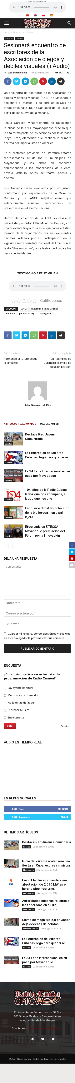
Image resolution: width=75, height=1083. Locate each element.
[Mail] (32, 1039)
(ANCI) (24, 308)
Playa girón (45, 313)
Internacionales (30, 928)
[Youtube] (53, 1039)
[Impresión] (61, 81)
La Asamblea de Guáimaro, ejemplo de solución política (57, 363)
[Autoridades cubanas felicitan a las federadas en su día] (11, 903)
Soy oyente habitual (20, 688)
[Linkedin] (52, 81)
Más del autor (49, 424)
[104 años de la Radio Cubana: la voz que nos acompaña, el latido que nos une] (13, 494)
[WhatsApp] (34, 81)
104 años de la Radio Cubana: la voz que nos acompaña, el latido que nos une (46, 494)
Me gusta (63, 808)
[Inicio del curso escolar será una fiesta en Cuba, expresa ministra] (11, 863)
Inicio (6, 32)
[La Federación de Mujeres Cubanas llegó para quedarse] (13, 457)
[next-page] (12, 545)
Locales (29, 32)
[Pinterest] (43, 81)
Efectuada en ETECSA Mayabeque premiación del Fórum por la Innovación (45, 531)
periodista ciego (27, 313)
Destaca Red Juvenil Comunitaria (46, 842)
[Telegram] (25, 81)
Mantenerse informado (22, 695)
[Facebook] (8, 81)
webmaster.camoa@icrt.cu (46, 1028)
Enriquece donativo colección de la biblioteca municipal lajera (47, 512)
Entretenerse (15, 717)
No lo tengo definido (20, 702)
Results (65, 726)
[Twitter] (16, 81)
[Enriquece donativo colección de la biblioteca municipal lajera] (13, 512)
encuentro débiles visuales (44, 308)
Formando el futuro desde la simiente (20, 361)
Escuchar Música (18, 710)
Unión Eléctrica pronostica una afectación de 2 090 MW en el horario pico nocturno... (45, 884)
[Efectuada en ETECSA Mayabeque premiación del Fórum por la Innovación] (13, 531)
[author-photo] (37, 399)
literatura (10, 313)
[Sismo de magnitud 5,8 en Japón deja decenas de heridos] (11, 922)
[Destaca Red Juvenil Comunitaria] (13, 438)
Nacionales (28, 870)
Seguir (64, 817)
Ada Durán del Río (17, 72)
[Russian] (43, 15)
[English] (35, 15)
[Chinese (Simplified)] (27, 15)
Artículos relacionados (20, 424)
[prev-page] (6, 545)
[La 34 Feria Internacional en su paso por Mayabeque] (13, 475)
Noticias (17, 32)
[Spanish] (51, 15)
